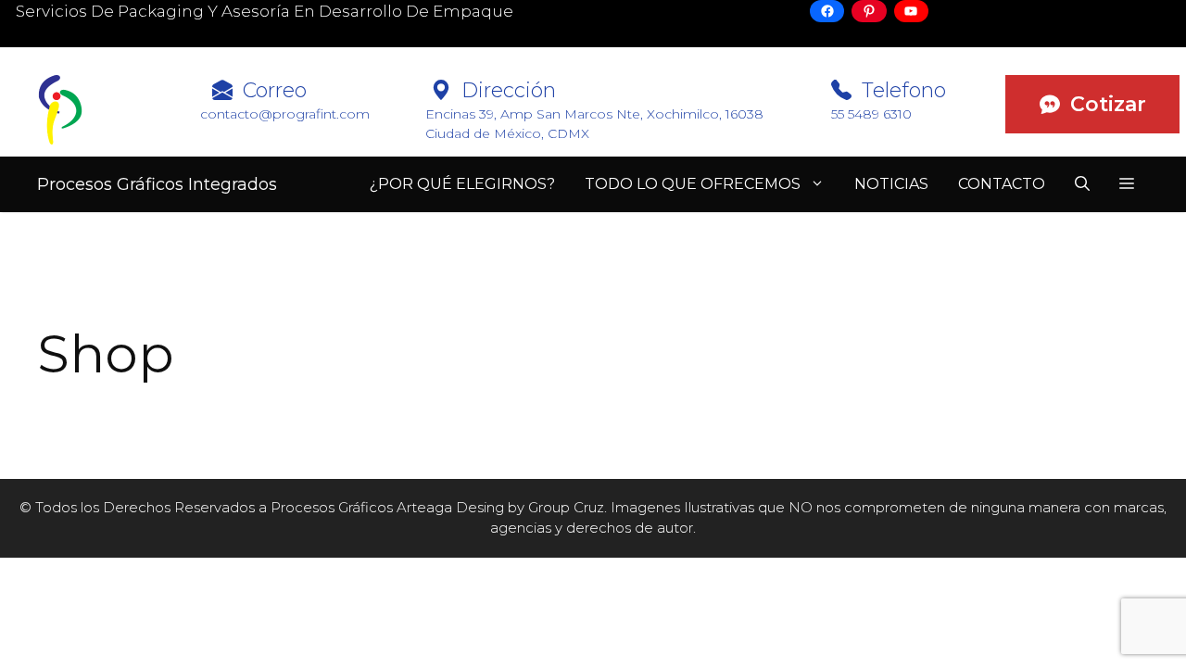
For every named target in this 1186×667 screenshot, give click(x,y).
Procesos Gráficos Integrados (157, 184)
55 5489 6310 (871, 114)
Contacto (1001, 184)
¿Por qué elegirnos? (462, 184)
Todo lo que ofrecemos (693, 184)
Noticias (891, 184)
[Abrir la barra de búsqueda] (1082, 184)
